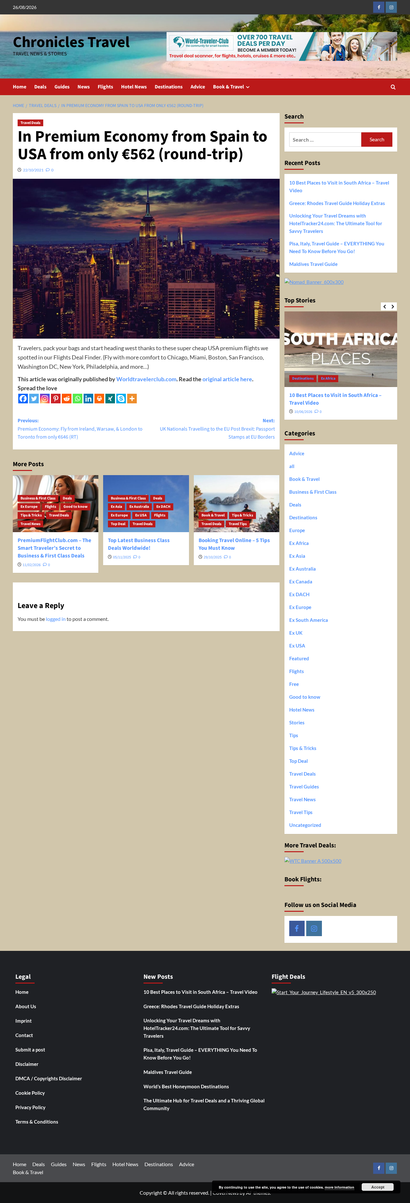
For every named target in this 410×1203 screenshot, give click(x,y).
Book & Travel (228, 86)
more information (339, 1187)
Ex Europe (28, 506)
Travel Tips (238, 524)
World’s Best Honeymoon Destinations (186, 1086)
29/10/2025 (213, 557)
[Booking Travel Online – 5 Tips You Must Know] (236, 503)
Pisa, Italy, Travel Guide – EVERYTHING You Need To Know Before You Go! (336, 247)
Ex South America (308, 620)
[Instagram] (45, 398)
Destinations (169, 86)
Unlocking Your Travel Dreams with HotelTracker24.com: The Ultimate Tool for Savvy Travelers (335, 223)
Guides (62, 86)
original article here (227, 379)
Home (19, 86)
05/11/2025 (122, 557)
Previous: (80, 429)
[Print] (99, 398)
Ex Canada (300, 581)
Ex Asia (116, 506)
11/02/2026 (32, 565)
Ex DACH (163, 506)
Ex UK (295, 633)
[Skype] (121, 398)
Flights (105, 86)
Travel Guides (304, 786)
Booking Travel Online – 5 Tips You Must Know (234, 544)
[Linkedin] (88, 398)
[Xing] (110, 398)
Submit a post (30, 1049)
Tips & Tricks (31, 515)
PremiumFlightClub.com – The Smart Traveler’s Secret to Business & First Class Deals (54, 548)
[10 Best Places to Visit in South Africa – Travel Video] (341, 349)
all (291, 466)
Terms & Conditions (36, 1122)
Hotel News (134, 86)
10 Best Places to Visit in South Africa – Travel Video (339, 186)
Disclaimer (26, 1064)
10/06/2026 (303, 412)
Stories (297, 722)
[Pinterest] (56, 398)
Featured (299, 658)
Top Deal (118, 524)
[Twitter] (34, 398)
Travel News (30, 524)
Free (294, 684)
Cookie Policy (30, 1093)
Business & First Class (37, 498)
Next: (217, 429)
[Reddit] (66, 398)
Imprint (23, 1021)
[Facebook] (23, 398)
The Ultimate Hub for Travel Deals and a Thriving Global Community (204, 1104)
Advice (198, 86)
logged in (56, 619)
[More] (132, 398)
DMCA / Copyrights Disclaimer (48, 1078)
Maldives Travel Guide (313, 264)
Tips (293, 735)
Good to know (75, 506)
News (84, 86)
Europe (297, 530)
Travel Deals (30, 123)
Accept (377, 1187)
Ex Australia (139, 506)
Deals (40, 86)
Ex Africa (328, 378)
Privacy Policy (30, 1107)
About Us (25, 1006)
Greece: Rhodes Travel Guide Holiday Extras (337, 203)
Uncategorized (305, 825)
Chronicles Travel (71, 42)
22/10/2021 (33, 170)
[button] (393, 87)
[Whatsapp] (77, 398)
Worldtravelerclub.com (146, 379)
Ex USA (141, 515)
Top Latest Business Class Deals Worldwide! (139, 544)
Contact (24, 1035)
